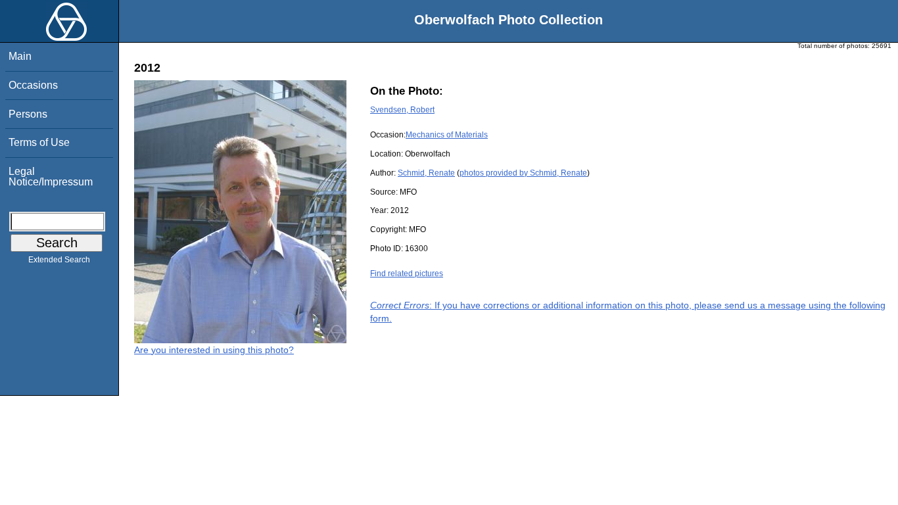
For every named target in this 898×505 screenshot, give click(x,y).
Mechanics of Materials (447, 134)
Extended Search (59, 260)
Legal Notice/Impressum (51, 176)
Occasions (33, 85)
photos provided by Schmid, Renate (523, 173)
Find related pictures (406, 273)
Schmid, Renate (426, 173)
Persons (28, 114)
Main (20, 56)
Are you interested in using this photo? (214, 350)
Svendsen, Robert (402, 109)
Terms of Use (39, 142)
